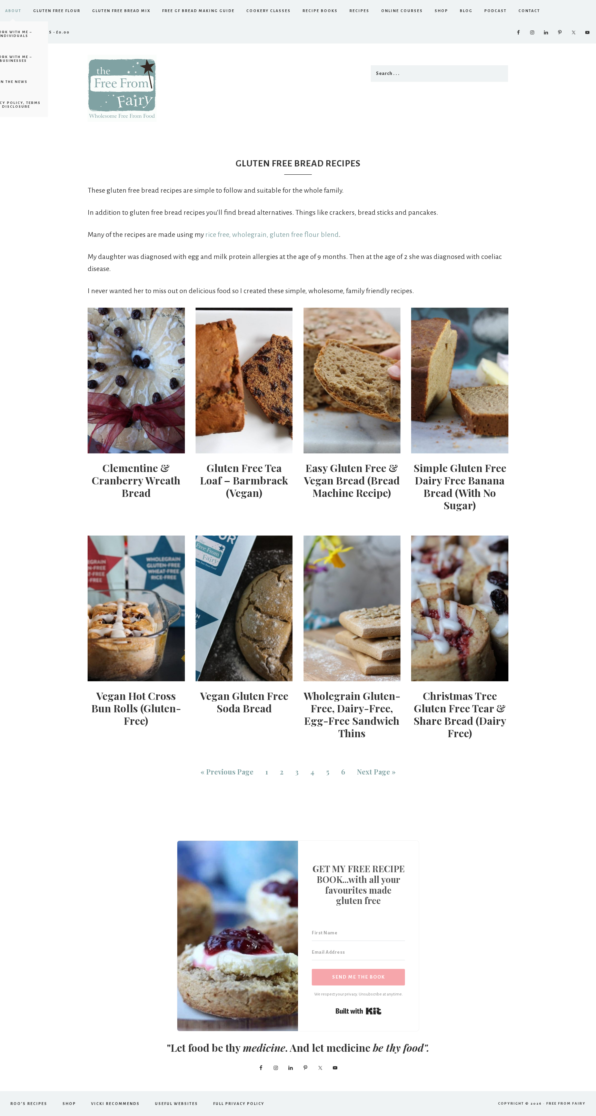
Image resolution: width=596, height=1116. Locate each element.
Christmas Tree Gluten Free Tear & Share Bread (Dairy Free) (460, 714)
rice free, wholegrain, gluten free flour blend (272, 234)
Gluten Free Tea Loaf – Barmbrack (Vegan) (244, 480)
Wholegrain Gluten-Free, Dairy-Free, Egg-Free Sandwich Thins (352, 714)
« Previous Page (227, 771)
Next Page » (376, 771)
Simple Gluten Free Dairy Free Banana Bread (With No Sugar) (460, 486)
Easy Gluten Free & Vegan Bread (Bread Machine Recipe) (352, 480)
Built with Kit (358, 1011)
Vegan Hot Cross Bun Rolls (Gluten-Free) (136, 708)
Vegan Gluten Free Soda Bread (244, 702)
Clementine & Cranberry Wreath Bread (136, 480)
